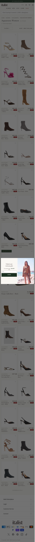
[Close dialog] (32, 259)
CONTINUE (8, 274)
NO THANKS (8, 278)
